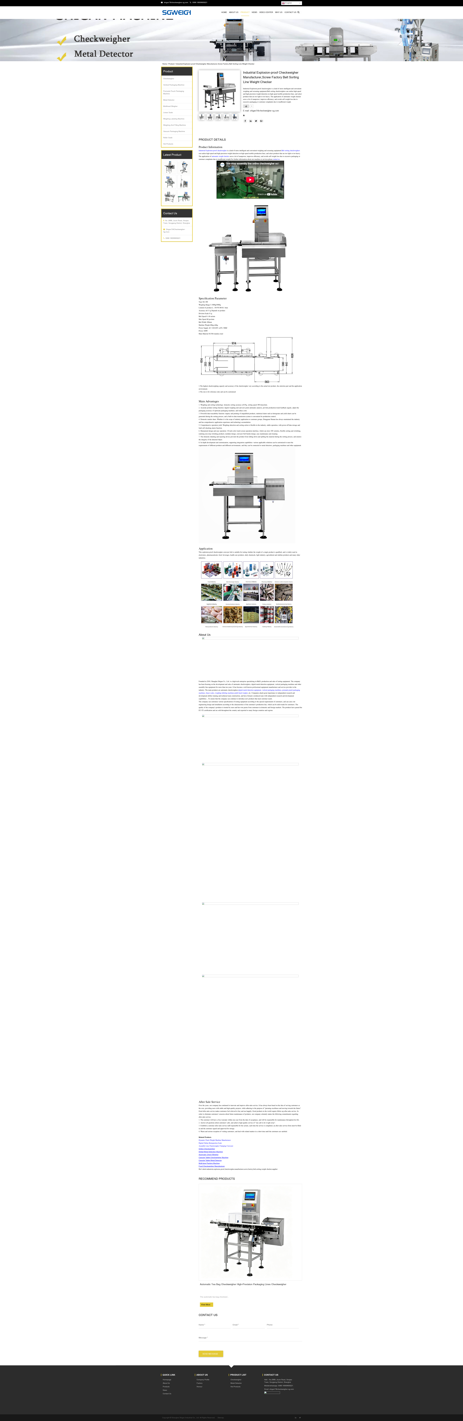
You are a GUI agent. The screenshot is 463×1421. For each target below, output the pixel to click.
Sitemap (221, 1418)
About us (233, 12)
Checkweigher (168, 79)
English (288, 3)
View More (205, 1304)
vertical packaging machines (271, 690)
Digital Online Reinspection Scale (210, 1143)
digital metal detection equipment (249, 690)
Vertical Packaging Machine (173, 85)
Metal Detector (236, 1383)
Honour (199, 1387)
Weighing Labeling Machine (173, 119)
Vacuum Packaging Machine (174, 131)
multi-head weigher (241, 693)
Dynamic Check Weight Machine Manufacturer (215, 1140)
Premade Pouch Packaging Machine (173, 92)
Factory (199, 1383)
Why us (278, 12)
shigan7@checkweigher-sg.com (176, 2)
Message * (203, 1338)
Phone (269, 1325)
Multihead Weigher (170, 106)
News (254, 12)
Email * (236, 1325)
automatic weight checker (220, 156)
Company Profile (203, 1380)
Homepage (167, 1380)
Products (166, 1387)
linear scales (210, 693)
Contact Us (167, 1394)
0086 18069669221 (199, 2)
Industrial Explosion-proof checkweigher (213, 150)
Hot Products (168, 144)
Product (245, 12)
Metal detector (168, 100)
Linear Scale (168, 112)
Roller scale (167, 138)
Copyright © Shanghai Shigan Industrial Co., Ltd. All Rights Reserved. (188, 1418)
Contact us (290, 12)
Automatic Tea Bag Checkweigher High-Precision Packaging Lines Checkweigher (243, 1284)
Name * (202, 1325)
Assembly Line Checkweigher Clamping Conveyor (216, 1146)
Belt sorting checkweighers (291, 150)
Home (224, 12)
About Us (166, 1383)
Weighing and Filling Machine (174, 125)
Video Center (266, 12)
